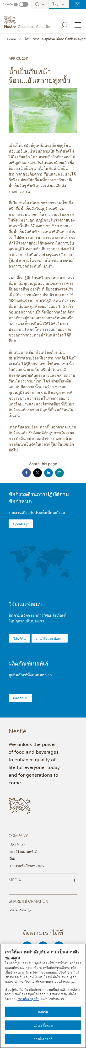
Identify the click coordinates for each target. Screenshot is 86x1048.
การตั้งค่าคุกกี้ (43, 1039)
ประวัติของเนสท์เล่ (23, 851)
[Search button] (67, 24)
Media (42, 879)
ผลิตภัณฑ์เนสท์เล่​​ (28, 663)
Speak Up (20, 524)
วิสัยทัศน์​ (19, 638)
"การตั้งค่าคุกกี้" (28, 999)
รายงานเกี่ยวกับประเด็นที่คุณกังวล (37, 512)
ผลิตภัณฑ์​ (20, 698)
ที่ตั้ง (13, 858)
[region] (43, 996)
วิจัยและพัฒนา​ (25, 603)
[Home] (27, 22)
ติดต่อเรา (77, 4)
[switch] (23, 4)
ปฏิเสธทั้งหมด (42, 1025)
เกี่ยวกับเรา (18, 845)
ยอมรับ (43, 1011)
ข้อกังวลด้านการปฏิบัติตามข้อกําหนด (39, 497)
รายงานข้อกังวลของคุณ (27, 865)
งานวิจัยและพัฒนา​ (49, 638)
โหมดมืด (8, 4)
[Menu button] (78, 25)
